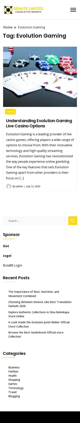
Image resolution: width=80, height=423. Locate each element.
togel (7, 256)
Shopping (14, 380)
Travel (12, 392)
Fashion (13, 371)
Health (12, 375)
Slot (6, 246)
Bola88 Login (12, 265)
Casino (10, 111)
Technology (15, 388)
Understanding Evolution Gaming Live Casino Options (39, 123)
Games (12, 384)
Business (14, 367)
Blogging (14, 396)
